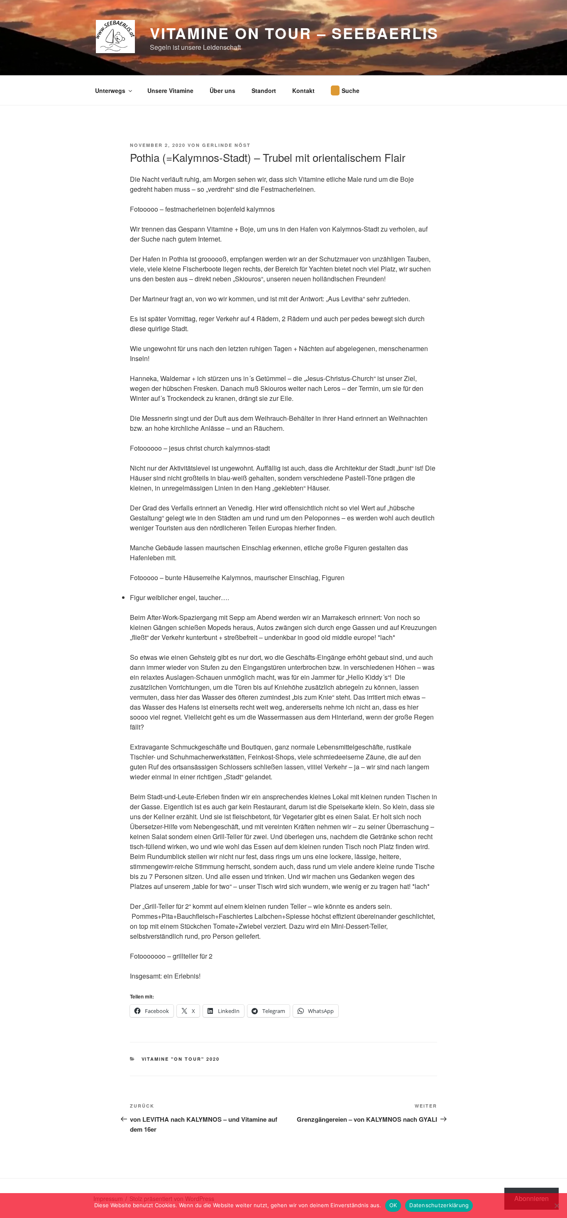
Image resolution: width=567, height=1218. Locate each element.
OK (393, 1205)
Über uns (222, 90)
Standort (264, 90)
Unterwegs (110, 90)
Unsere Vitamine (170, 90)
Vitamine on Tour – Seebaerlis (294, 33)
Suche (350, 90)
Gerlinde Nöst (226, 145)
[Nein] (556, 1205)
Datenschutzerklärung (439, 1205)
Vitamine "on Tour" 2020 (181, 1059)
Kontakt (303, 90)
